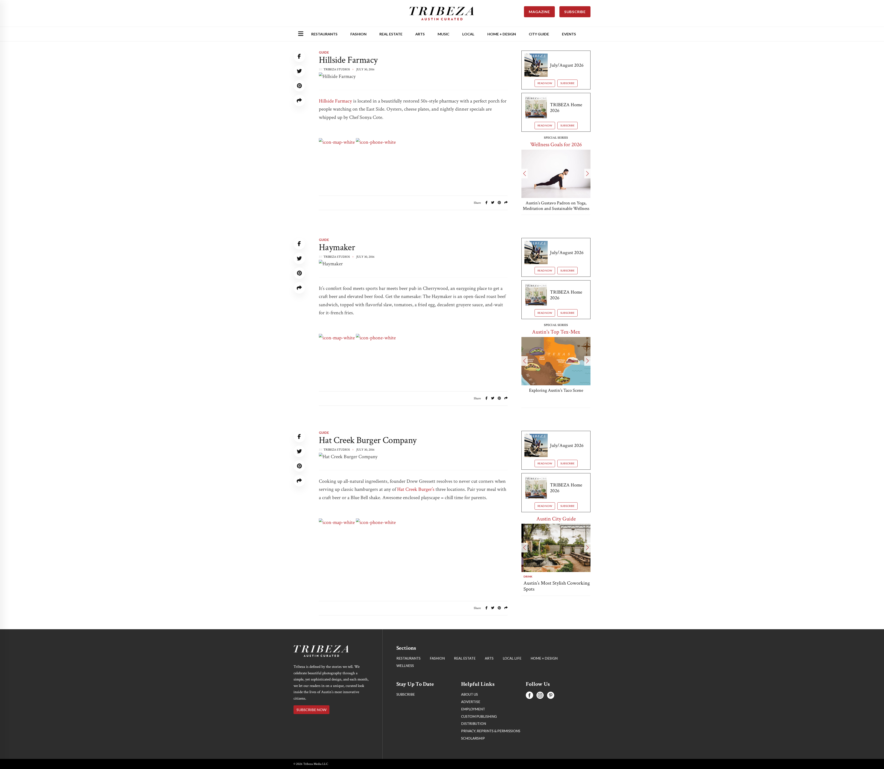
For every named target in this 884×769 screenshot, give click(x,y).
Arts (420, 34)
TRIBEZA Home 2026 (566, 108)
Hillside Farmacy (336, 101)
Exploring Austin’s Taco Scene (556, 390)
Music (443, 34)
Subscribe (567, 83)
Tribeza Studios (336, 69)
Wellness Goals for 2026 (556, 144)
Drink (525, 576)
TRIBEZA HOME (556, 727)
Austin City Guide (556, 518)
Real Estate (390, 34)
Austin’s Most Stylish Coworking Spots (554, 586)
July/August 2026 (567, 65)
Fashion (358, 34)
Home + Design (501, 34)
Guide (324, 52)
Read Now (545, 83)
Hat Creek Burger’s (415, 489)
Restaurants (324, 34)
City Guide (539, 34)
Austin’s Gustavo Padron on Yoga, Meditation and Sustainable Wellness (556, 206)
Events (569, 34)
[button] (524, 173)
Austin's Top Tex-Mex (556, 331)
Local (468, 34)
